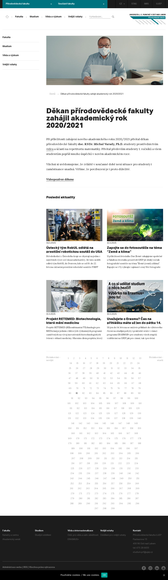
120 (138, 408)
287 (137, 498)
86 (111, 393)
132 (77, 418)
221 (112, 463)
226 (80, 468)
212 (113, 458)
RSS (25, 567)
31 (112, 368)
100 (136, 398)
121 (69, 413)
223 (128, 463)
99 (128, 398)
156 (116, 428)
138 (123, 418)
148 (128, 423)
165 (112, 433)
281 (88, 498)
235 (80, 473)
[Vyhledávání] (113, 16)
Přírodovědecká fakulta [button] (17, 4)
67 (133, 383)
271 (80, 493)
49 (84, 378)
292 (104, 503)
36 (69, 373)
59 (76, 383)
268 (129, 488)
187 (131, 443)
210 (97, 458)
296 (137, 503)
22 (124, 363)
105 (100, 403)
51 (98, 378)
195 (120, 448)
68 (140, 383)
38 (83, 373)
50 (91, 378)
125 (100, 413)
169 (70, 438)
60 (83, 383)
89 (132, 393)
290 (88, 503)
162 (88, 433)
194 (112, 448)
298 (104, 508)
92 (79, 398)
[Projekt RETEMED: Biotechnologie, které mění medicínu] (74, 296)
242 (137, 473)
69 (70, 388)
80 (70, 393)
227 (88, 468)
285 (120, 498)
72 (91, 388)
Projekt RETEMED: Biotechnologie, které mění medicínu (73, 321)
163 (96, 433)
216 (72, 463)
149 (136, 423)
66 (125, 383)
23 (131, 363)
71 (84, 388)
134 (92, 418)
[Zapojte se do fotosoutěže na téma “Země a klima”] (135, 225)
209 (90, 458)
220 (104, 463)
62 (97, 383)
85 (104, 393)
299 (113, 508)
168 (136, 433)
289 (80, 503)
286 (129, 498)
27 (84, 368)
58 (69, 383)
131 (69, 418)
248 (113, 478)
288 (72, 503)
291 (96, 503)
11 (127, 358)
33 (125, 368)
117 (115, 408)
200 (88, 453)
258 (120, 483)
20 (111, 363)
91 (72, 398)
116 (107, 408)
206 (137, 453)
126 (108, 413)
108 (124, 403)
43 (118, 373)
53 (111, 378)
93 (86, 398)
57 (139, 378)
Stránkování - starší (156, 359)
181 (85, 443)
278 (137, 493)
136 (108, 418)
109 (132, 403)
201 (96, 453)
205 (129, 453)
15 (77, 363)
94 (93, 398)
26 (77, 368)
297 (96, 508)
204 (121, 453)
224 (136, 463)
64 (111, 383)
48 (77, 378)
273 (96, 493)
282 (96, 498)
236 (88, 473)
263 (88, 488)
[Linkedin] (157, 568)
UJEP (159, 4)
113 (85, 408)
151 (77, 428)
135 (100, 418)
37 (76, 373)
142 (80, 423)
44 (125, 373)
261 (71, 488)
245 (88, 478)
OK (104, 575)
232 (129, 468)
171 (85, 438)
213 (120, 458)
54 (118, 378)
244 (80, 478)
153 (92, 428)
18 (97, 363)
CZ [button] (120, 4)
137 (115, 418)
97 (114, 398)
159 (139, 428)
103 (84, 403)
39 (90, 373)
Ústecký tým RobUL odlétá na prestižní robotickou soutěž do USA (74, 250)
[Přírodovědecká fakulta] (7, 16)
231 (121, 468)
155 (108, 428)
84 (97, 393)
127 (116, 413)
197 (136, 448)
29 (98, 368)
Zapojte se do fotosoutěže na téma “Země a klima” (134, 250)
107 (116, 403)
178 (139, 438)
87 (118, 393)
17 (91, 363)
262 (79, 488)
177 (131, 438)
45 (132, 373)
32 (118, 368)
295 (129, 503)
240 (121, 473)
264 (96, 488)
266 (113, 488)
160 (73, 433)
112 (78, 408)
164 (104, 433)
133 (84, 418)
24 (138, 363)
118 (122, 408)
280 (80, 498)
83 (90, 393)
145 (104, 423)
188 (139, 443)
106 (108, 403)
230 (113, 468)
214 (128, 458)
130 (139, 413)
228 (96, 468)
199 (80, 453)
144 (96, 423)
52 (105, 378)
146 (112, 423)
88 (125, 393)
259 (129, 483)
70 (77, 388)
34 (132, 368)
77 (125, 388)
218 (88, 463)
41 (104, 373)
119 (130, 408)
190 (81, 448)
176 (124, 438)
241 (129, 473)
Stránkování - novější (53, 359)
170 (77, 438)
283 (104, 498)
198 (72, 453)
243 (72, 478)
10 (121, 358)
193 (104, 448)
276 (121, 493)
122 (77, 413)
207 (73, 458)
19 (104, 363)
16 (84, 363)
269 (137, 488)
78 (132, 388)
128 (123, 413)
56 (132, 378)
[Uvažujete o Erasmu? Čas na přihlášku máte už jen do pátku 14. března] (135, 296)
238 (104, 473)
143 (88, 423)
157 (124, 428)
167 (128, 433)
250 (130, 478)
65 (118, 383)
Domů (52, 94)
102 (76, 403)
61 (90, 383)
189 (73, 448)
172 (92, 438)
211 (105, 458)
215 (136, 458)
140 (139, 418)
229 (105, 468)
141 (72, 423)
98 (121, 398)
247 (105, 478)
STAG (134, 4)
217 (80, 463)
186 (124, 443)
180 (77, 443)
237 (96, 473)
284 (112, 498)
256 (104, 483)
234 (72, 473)
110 (140, 403)
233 (137, 468)
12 (134, 358)
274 (104, 493)
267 (121, 488)
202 (104, 453)
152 (85, 428)
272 (88, 493)
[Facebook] (144, 568)
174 (108, 438)
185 (116, 443)
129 (131, 413)
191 (88, 448)
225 (72, 468)
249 (121, 478)
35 (139, 368)
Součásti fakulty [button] (66, 4)
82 (83, 393)
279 (72, 498)
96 (107, 398)
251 (137, 478)
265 (104, 488)
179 (70, 443)
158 (131, 428)
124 (92, 413)
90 (139, 393)
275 (112, 493)
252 (72, 483)
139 (131, 418)
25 (70, 368)
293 (112, 503)
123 (84, 413)
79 (139, 388)
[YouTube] (163, 568)
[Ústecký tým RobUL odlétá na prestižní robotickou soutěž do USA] (74, 225)
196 (128, 448)
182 (92, 443)
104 (92, 403)
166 (120, 433)
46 (139, 373)
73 (97, 388)
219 (96, 463)
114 (93, 408)
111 (71, 408)
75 (111, 388)
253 (80, 483)
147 (120, 423)
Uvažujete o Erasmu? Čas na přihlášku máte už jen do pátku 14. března (134, 323)
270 (72, 493)
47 (70, 378)
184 (108, 443)
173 (100, 438)
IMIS (146, 4)
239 (113, 473)
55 (125, 378)
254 (88, 483)
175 (116, 438)
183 (100, 443)
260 (137, 483)
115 (100, 408)
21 (118, 363)
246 (97, 478)
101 (69, 403)
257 (112, 483)
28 (91, 368)
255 (96, 483)
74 (104, 388)
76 (118, 388)
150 (70, 428)
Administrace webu (12, 567)
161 (80, 433)
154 (100, 428)
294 (121, 503)
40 (97, 373)
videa (49, 149)
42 (111, 373)
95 (100, 398)
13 (140, 358)
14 (71, 363)
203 (112, 453)
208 (81, 458)
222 (120, 463)
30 (105, 368)
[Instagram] (150, 568)
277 (129, 493)
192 (96, 448)
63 (104, 383)
